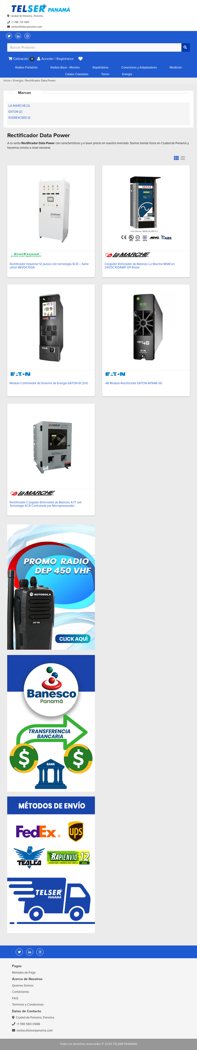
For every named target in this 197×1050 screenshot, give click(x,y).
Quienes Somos (22, 986)
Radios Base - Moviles (65, 67)
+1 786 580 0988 (28, 1024)
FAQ (15, 998)
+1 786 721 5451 (20, 22)
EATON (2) (15, 112)
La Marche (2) (19, 106)
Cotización (22, 59)
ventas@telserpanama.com (26, 26)
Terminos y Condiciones (28, 1005)
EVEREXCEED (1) (19, 118)
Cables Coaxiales (76, 74)
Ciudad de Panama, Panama (27, 16)
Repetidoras (100, 67)
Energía (127, 74)
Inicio (7, 80)
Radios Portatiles (26, 67)
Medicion (176, 67)
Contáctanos (20, 992)
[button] (80, 59)
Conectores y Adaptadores (139, 67)
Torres (105, 74)
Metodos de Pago (24, 973)
